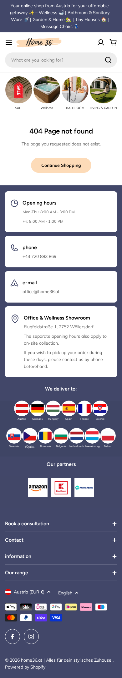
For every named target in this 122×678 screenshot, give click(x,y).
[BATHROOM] (75, 90)
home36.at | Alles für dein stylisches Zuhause (67, 660)
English (65, 593)
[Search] (108, 60)
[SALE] (19, 90)
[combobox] (61, 60)
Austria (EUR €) (29, 592)
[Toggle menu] (9, 42)
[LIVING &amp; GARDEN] (103, 90)
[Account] (100, 42)
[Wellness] (47, 90)
